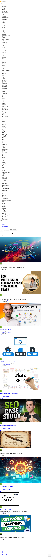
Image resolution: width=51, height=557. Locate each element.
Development (3, 224)
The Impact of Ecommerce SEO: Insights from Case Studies (8, 425)
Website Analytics (8, 364)
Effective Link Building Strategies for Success (6, 329)
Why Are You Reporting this (4, 230)
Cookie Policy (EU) (4, 554)
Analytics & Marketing (5, 226)
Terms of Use (3, 551)
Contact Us (3, 553)
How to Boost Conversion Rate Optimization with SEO (7, 361)
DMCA (2, 552)
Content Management (4, 268)
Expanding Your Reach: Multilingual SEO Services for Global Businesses (10, 297)
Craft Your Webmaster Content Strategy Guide (6, 486)
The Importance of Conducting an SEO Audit (6, 509)
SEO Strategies (9, 268)
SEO (2, 225)
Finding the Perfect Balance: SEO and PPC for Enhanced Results (9, 393)
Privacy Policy (4, 550)
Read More (1, 270)
